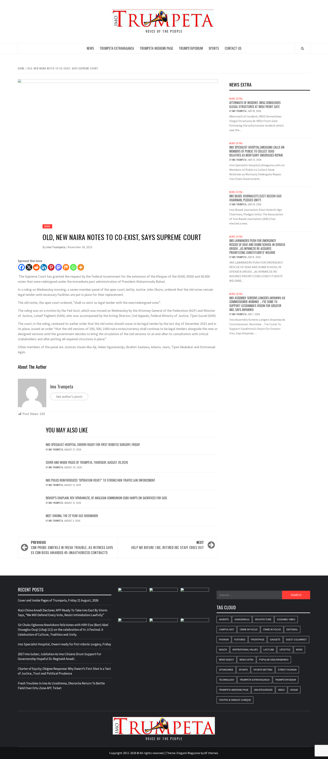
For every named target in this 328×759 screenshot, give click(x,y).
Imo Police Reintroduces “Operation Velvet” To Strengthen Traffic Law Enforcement (100, 480)
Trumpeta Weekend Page (156, 48)
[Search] (302, 48)
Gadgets (275, 639)
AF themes (211, 753)
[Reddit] (36, 267)
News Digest (226, 659)
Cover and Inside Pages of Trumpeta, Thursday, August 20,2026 (87, 462)
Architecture (263, 619)
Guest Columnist (296, 639)
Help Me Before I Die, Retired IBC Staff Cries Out (167, 545)
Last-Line (268, 649)
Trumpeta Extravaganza (117, 48)
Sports (214, 48)
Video (281, 689)
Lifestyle (285, 649)
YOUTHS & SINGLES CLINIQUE (235, 700)
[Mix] (66, 267)
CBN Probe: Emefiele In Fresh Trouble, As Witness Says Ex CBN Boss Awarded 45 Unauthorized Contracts (72, 547)
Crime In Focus (249, 629)
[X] (29, 267)
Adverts (224, 619)
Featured (239, 639)
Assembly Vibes (286, 619)
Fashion (224, 639)
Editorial (292, 629)
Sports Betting (262, 669)
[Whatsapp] (73, 267)
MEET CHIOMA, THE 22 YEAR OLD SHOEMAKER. (72, 515)
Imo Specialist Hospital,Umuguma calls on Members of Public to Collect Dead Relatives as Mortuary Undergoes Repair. (256, 151)
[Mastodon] (58, 267)
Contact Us (233, 48)
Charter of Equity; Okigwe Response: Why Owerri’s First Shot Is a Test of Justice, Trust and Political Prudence (64, 671)
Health (223, 649)
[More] (80, 267)
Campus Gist (226, 629)
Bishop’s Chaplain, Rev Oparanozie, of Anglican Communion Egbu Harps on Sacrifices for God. (106, 498)
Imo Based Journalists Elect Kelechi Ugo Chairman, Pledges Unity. (255, 198)
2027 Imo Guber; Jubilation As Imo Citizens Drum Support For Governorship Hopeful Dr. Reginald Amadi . (59, 656)
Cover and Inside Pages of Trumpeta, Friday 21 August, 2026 (58, 600)
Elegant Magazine (188, 753)
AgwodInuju (241, 619)
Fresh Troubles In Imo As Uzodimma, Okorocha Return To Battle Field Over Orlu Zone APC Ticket (61, 685)
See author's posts (69, 396)
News (90, 48)
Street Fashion (287, 669)
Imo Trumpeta (56, 247)
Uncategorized (263, 689)
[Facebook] (21, 267)
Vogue (294, 689)
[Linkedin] (43, 267)
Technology (226, 679)
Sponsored (226, 669)
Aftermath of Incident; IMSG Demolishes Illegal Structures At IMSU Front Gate (255, 104)
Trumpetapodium (191, 48)
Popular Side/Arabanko (274, 659)
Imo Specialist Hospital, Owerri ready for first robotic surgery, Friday (93, 444)
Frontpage (257, 639)
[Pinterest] (51, 267)
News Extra (236, 99)
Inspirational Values (245, 649)
